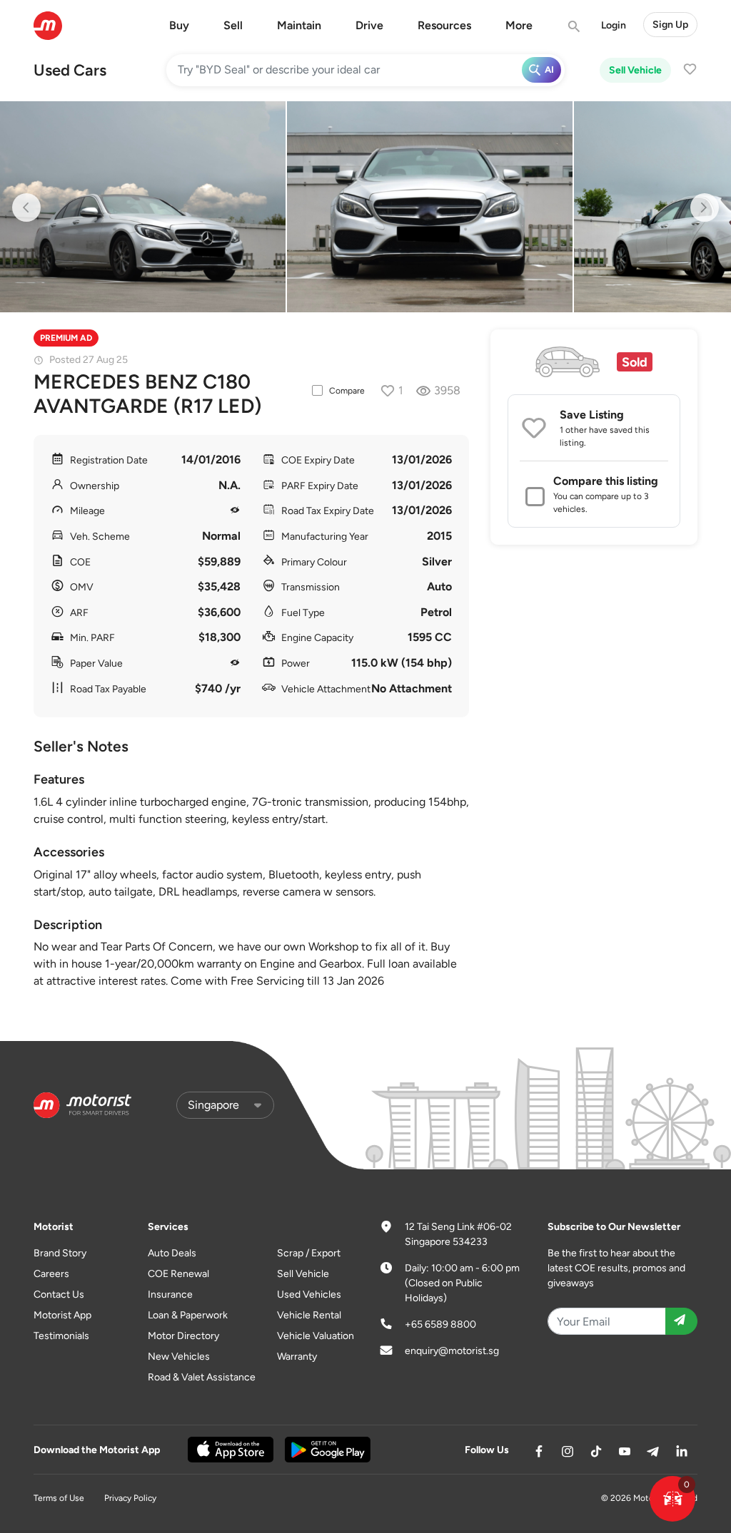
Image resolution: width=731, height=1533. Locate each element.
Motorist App (62, 1315)
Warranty (297, 1356)
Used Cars (70, 70)
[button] (672, 1499)
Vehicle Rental (309, 1315)
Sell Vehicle (635, 70)
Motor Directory (183, 1336)
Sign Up (670, 25)
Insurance (170, 1294)
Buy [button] (179, 25)
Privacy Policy (130, 1498)
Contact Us (59, 1294)
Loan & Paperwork (188, 1315)
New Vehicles (179, 1356)
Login (613, 25)
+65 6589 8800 (440, 1324)
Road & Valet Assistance (202, 1377)
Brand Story (60, 1253)
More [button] (519, 25)
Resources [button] (444, 25)
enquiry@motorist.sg (452, 1351)
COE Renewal (178, 1274)
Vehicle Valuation (315, 1336)
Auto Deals (172, 1253)
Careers (51, 1274)
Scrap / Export (309, 1253)
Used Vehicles (309, 1294)
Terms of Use (59, 1498)
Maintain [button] (299, 25)
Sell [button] (233, 25)
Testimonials (61, 1336)
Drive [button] (369, 25)
